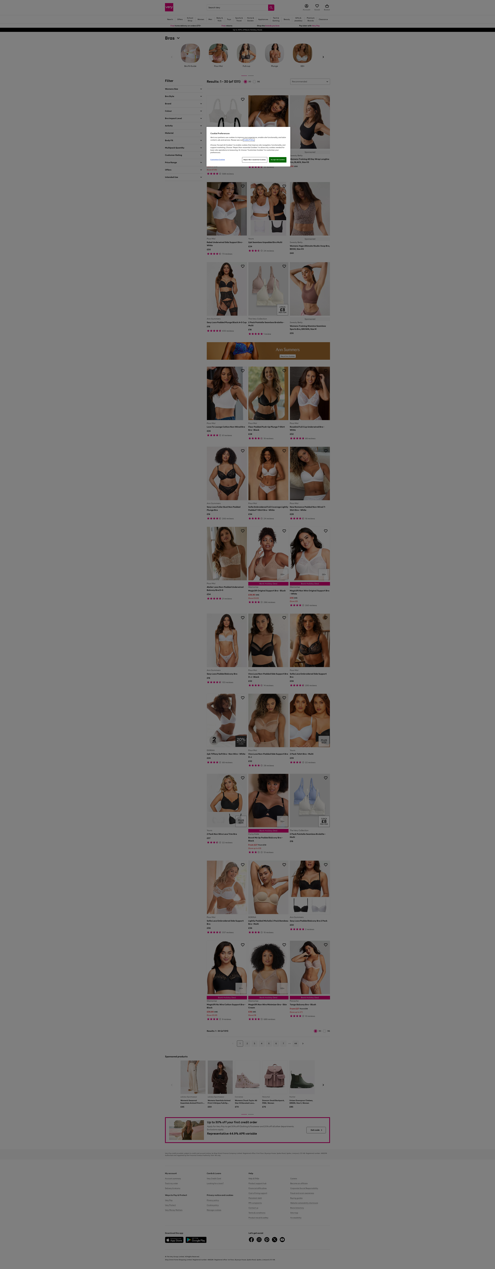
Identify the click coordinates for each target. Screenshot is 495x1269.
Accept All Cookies (278, 160)
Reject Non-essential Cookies (255, 160)
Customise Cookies (217, 160)
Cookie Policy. (248, 140)
